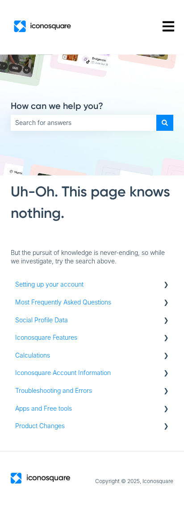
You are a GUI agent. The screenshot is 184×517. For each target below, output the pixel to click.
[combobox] (83, 123)
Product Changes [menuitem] (40, 425)
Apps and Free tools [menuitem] (43, 408)
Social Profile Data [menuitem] (41, 320)
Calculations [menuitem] (32, 355)
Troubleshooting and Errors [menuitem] (53, 390)
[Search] (164, 123)
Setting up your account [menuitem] (49, 284)
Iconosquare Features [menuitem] (46, 337)
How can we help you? (57, 105)
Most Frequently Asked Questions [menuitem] (63, 302)
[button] (166, 285)
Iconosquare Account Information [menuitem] (63, 372)
